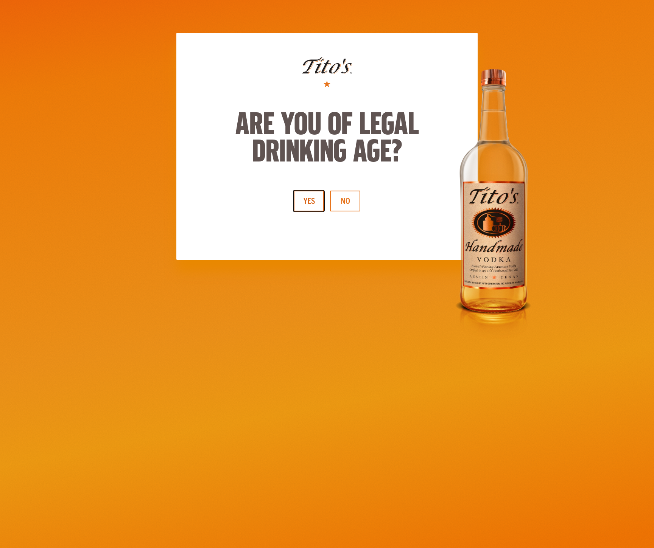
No (345, 200)
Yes (309, 200)
